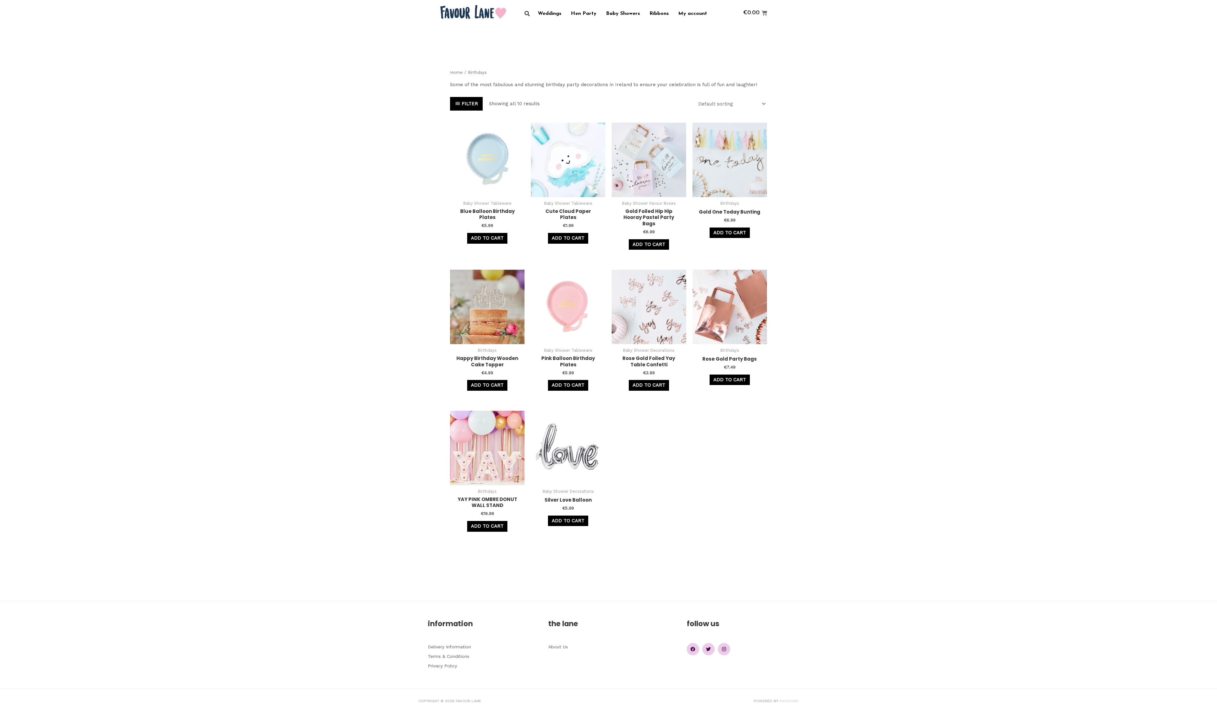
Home (456, 72)
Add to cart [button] (487, 238)
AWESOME (789, 701)
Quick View (487, 191)
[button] (527, 14)
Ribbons (659, 13)
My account (692, 13)
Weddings (549, 13)
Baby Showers (623, 13)
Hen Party (583, 13)
